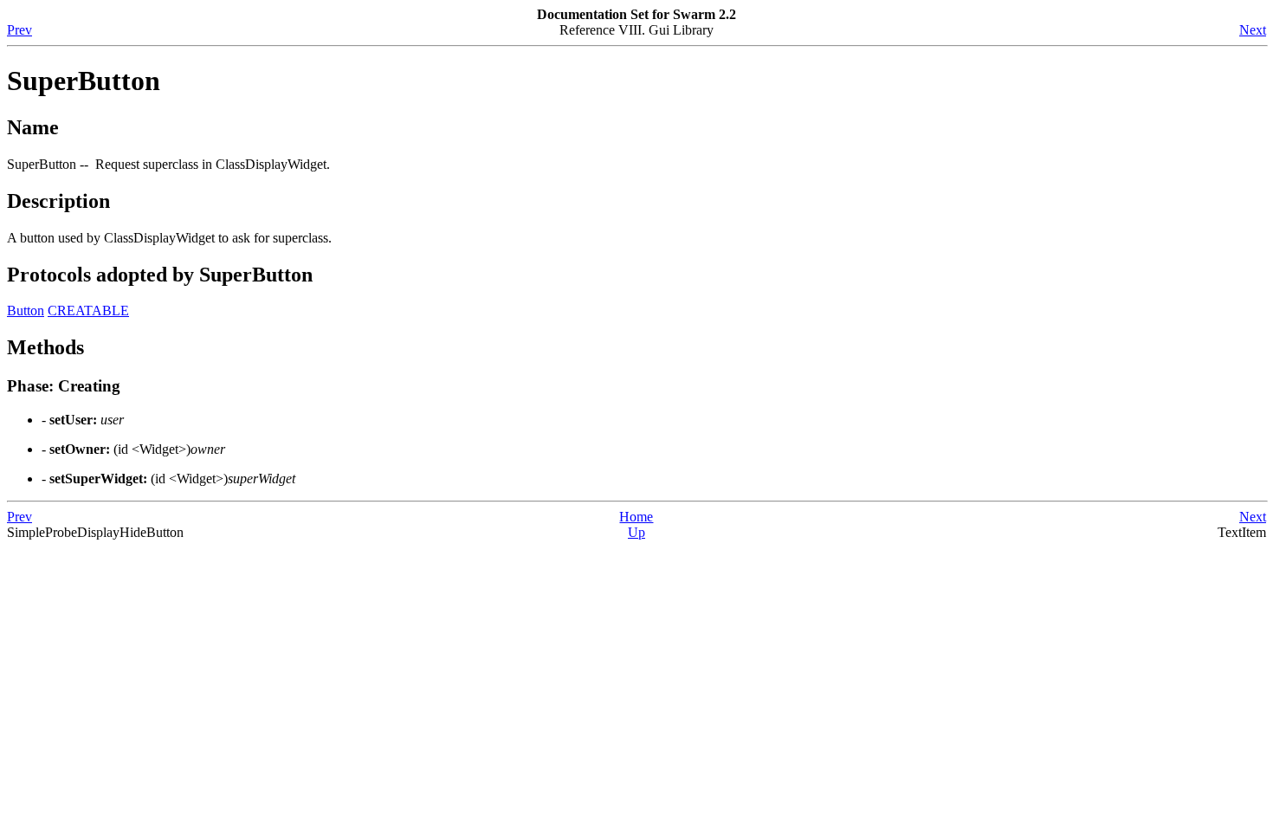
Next (1252, 30)
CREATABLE (88, 310)
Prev (19, 30)
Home (636, 516)
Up (636, 532)
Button (25, 310)
